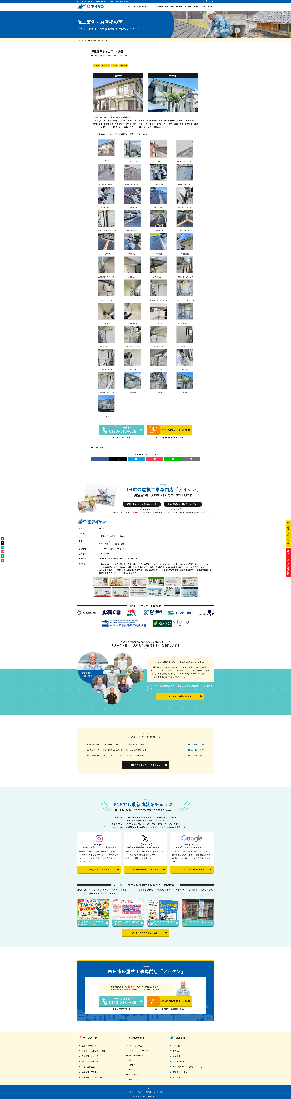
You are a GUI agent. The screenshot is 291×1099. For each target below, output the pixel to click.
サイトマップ (178, 1077)
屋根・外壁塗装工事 (136, 1055)
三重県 (96, 65)
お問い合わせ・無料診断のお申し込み (188, 1066)
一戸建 (96, 55)
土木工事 (132, 1069)
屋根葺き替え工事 (89, 1045)
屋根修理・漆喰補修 (90, 1056)
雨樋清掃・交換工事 (90, 1072)
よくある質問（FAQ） (182, 1061)
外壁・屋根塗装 (88, 1066)
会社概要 (176, 1045)
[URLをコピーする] (191, 459)
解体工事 (132, 1060)
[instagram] (206, 1)
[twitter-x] (203, 1)
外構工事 (132, 1065)
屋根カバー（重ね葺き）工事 (93, 1051)
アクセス (176, 1051)
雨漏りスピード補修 (90, 1061)
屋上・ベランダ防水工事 (92, 1077)
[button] (100, 459)
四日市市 (105, 65)
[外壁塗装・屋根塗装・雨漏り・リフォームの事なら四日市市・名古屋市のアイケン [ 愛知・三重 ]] (90, 6)
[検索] (212, 1)
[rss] (209, 1)
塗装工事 (102, 55)
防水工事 (132, 1079)
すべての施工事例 (134, 1045)
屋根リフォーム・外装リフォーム (141, 1050)
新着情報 (176, 1056)
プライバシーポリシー (182, 1072)
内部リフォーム (134, 1074)
